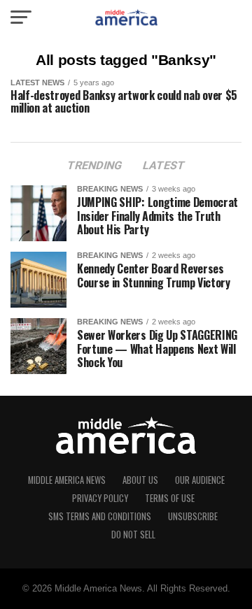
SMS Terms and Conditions (99, 516)
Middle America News (67, 480)
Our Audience (200, 480)
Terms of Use (170, 498)
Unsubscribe (193, 516)
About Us (140, 480)
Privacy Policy (100, 498)
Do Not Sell (133, 534)
